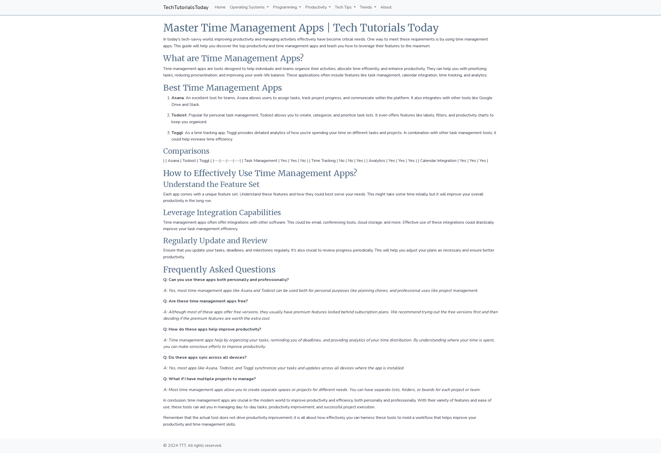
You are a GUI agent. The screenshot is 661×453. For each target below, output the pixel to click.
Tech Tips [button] (344, 7)
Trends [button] (366, 7)
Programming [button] (285, 7)
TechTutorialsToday (185, 7)
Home (220, 7)
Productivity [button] (316, 7)
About (386, 7)
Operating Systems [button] (248, 7)
